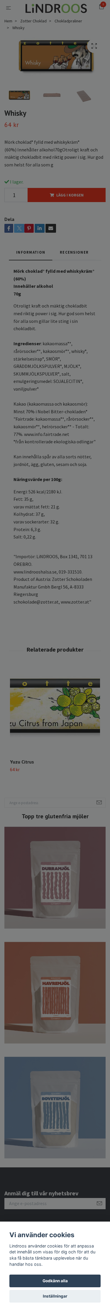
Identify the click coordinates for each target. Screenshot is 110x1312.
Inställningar (55, 1296)
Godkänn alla (55, 1280)
